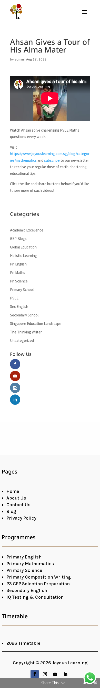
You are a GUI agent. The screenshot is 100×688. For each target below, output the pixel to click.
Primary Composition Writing (38, 577)
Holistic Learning (23, 255)
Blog (11, 511)
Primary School (22, 289)
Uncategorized (22, 340)
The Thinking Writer (26, 332)
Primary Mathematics (30, 563)
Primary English (24, 557)
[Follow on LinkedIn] (65, 674)
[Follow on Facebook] (35, 674)
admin (19, 59)
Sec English (19, 306)
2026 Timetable (23, 643)
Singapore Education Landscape (35, 323)
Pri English (18, 264)
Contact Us (18, 505)
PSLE (14, 298)
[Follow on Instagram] (45, 674)
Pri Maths (17, 272)
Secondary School (24, 315)
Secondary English (26, 590)
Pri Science (19, 281)
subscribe (52, 160)
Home (12, 491)
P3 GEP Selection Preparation (38, 584)
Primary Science (24, 570)
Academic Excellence (26, 230)
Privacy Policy (21, 518)
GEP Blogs (18, 238)
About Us (16, 498)
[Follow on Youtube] (55, 674)
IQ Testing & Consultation (35, 597)
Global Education (23, 247)
